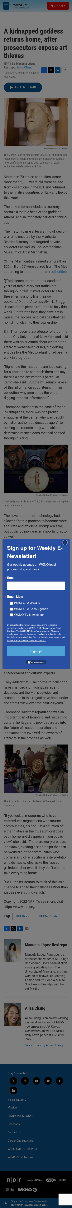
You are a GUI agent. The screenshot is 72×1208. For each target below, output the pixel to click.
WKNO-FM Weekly (27, 603)
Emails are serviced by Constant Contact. (26, 640)
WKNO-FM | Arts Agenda (31, 608)
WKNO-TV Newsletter (29, 614)
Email (11, 577)
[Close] (66, 542)
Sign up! (36, 651)
